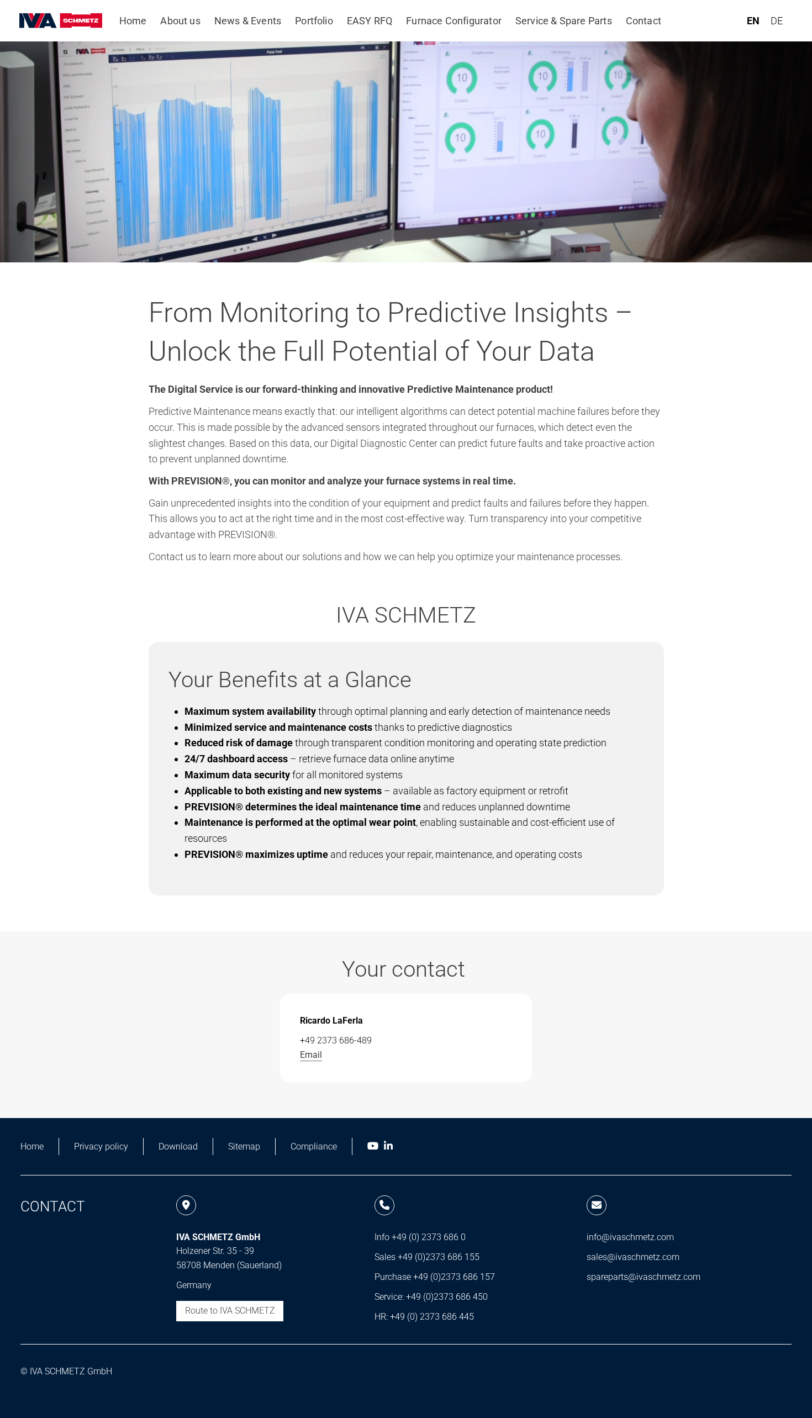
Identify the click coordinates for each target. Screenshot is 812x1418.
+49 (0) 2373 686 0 (429, 1237)
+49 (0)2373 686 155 (438, 1257)
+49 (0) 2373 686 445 (432, 1316)
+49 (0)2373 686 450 (447, 1297)
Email (311, 1055)
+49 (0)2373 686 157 (454, 1277)
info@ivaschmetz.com (630, 1237)
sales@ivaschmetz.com (633, 1257)
